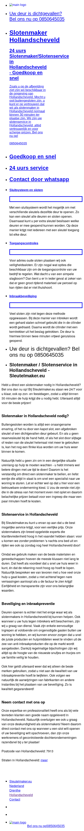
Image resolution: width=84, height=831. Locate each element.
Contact (14, 799)
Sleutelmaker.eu (20, 781)
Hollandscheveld (21, 795)
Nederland (16, 786)
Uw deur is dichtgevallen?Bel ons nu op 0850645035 (36, 16)
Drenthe (15, 790)
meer (44, 760)
